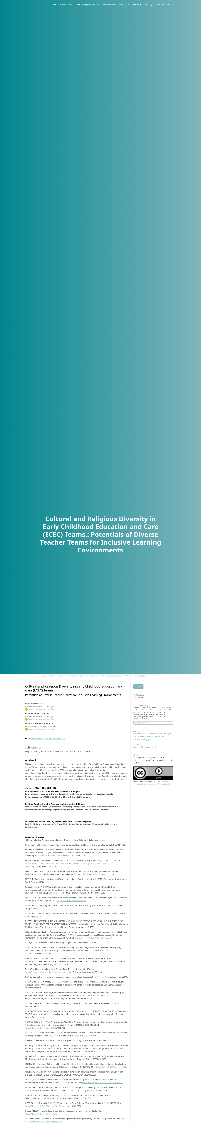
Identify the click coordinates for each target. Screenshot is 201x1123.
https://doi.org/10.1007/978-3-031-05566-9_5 (94, 938)
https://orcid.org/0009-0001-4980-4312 (41, 709)
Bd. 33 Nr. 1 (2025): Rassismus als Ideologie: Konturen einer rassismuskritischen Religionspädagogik (82, 676)
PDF (139, 687)
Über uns (135, 4)
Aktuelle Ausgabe (65, 4)
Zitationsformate (141, 723)
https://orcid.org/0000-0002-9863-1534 (41, 729)
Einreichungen (108, 4)
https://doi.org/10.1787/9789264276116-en (44, 1106)
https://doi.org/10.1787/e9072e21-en (46, 1121)
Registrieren (159, 4)
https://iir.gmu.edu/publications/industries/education (48, 972)
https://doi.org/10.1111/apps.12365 (40, 1028)
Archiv (77, 4)
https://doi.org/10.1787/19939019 (71, 900)
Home (53, 4)
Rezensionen (122, 4)
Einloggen (170, 4)
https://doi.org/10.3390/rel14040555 (111, 1067)
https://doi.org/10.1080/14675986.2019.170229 (102, 1082)
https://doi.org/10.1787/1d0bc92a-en (41, 1114)
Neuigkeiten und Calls (90, 4)
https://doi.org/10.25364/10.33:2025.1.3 (47, 738)
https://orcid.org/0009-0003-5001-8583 (41, 719)
